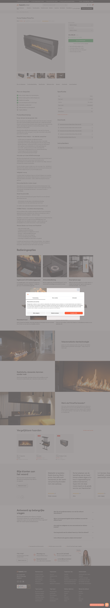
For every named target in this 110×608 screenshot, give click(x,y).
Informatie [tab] (74, 297)
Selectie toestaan (55, 313)
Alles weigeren (36, 313)
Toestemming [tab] (35, 297)
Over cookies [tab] (55, 297)
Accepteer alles (73, 313)
